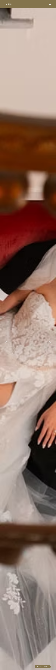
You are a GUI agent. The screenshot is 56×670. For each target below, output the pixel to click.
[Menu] (50, 4)
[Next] (50, 342)
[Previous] (5, 342)
